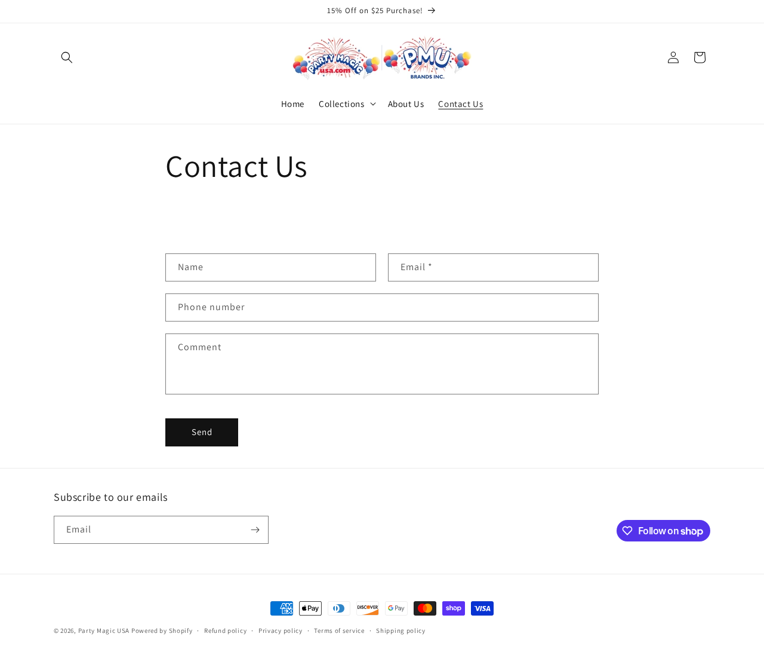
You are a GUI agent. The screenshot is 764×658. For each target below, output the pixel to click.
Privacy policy (280, 630)
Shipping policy (401, 630)
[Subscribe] (255, 530)
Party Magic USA (104, 630)
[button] (67, 57)
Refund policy (225, 630)
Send (202, 431)
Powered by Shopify (162, 630)
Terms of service (339, 630)
